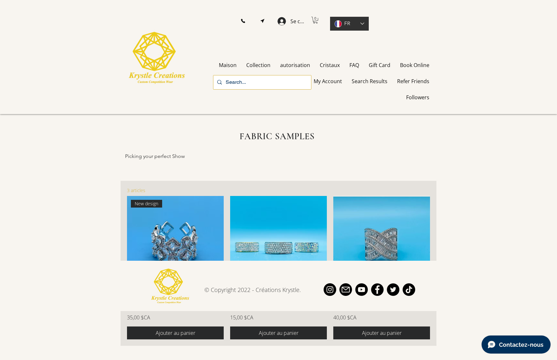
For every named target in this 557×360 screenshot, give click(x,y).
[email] (345, 289)
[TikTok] (409, 289)
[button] (243, 21)
